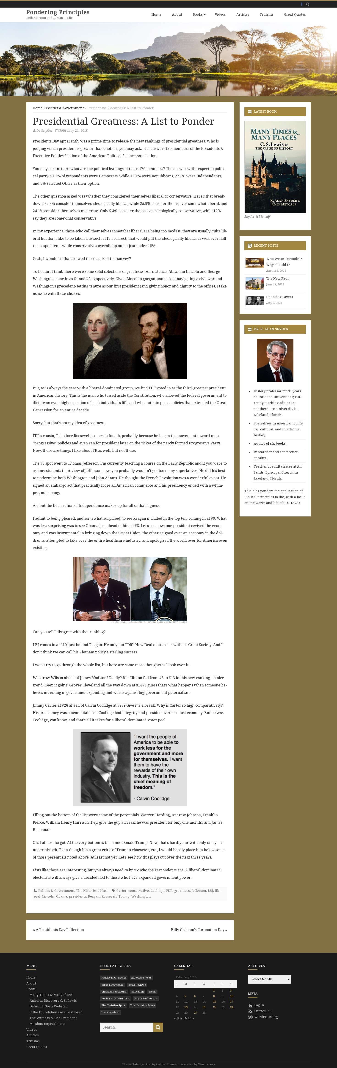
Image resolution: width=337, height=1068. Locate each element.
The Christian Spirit (113, 1005)
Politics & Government (65, 108)
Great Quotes (295, 14)
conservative (138, 890)
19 (186, 1007)
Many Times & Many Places (51, 995)
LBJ (210, 890)
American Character (114, 977)
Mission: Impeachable (47, 1024)
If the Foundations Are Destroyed (56, 1012)
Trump (124, 896)
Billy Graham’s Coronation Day (198, 930)
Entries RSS (263, 1011)
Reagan (94, 896)
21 (204, 1007)
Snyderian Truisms (146, 998)
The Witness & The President (53, 1018)
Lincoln (48, 896)
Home (156, 14)
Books (198, 14)
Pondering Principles (57, 12)
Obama (61, 896)
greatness (182, 890)
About (177, 14)
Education (137, 991)
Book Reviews (137, 984)
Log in (259, 1005)
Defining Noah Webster (48, 1006)
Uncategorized (110, 1012)
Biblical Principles (112, 984)
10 (231, 996)
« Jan (178, 1018)
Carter (121, 890)
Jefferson (199, 890)
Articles (242, 14)
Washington (141, 896)
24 (231, 1007)
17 (231, 1001)
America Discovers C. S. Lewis (53, 1000)
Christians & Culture (114, 991)
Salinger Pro (141, 1064)
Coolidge (157, 890)
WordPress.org (266, 1017)
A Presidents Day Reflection (59, 930)
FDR (169, 890)
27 (195, 1012)
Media (152, 991)
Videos (220, 14)
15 (214, 1001)
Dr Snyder (44, 130)
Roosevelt (109, 896)
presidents (77, 896)
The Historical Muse (92, 890)
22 (214, 1007)
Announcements (141, 977)
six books (278, 443)
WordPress (206, 1064)
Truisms (266, 14)
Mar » (189, 1018)
